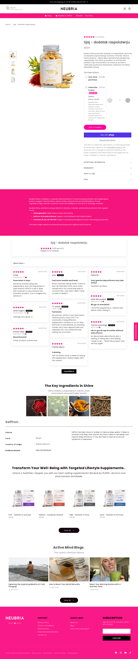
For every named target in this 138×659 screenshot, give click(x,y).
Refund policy (43, 629)
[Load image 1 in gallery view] (13, 55)
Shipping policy (72, 653)
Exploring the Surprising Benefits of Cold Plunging (27, 585)
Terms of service (59, 653)
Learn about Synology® (79, 629)
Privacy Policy (43, 622)
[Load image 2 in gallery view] (13, 63)
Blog (72, 626)
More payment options (108, 140)
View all (67, 530)
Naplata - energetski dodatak (51, 515)
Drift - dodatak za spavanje (20, 515)
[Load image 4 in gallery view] (13, 79)
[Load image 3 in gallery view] (13, 71)
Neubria (13, 653)
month (96, 99)
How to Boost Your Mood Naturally (64, 584)
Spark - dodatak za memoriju (112, 515)
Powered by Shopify (23, 653)
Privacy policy (47, 653)
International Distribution (48, 632)
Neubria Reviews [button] (136, 331)
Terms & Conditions (46, 626)
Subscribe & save (92, 90)
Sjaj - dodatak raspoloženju (24, 24)
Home (7, 24)
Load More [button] (69, 371)
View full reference (43, 450)
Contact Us (42, 635)
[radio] (86, 77)
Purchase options (91, 72)
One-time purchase (92, 78)
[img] (18, 272)
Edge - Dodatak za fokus (79, 515)
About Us (74, 622)
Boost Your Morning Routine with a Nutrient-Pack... (105, 585)
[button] (8, 8)
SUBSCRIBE (117, 638)
